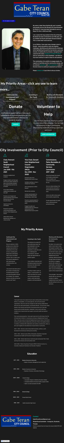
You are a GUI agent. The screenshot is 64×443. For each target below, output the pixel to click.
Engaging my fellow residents (53, 54)
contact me (40, 70)
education (43, 65)
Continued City (12, 95)
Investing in (33, 95)
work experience (52, 65)
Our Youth (33, 97)
